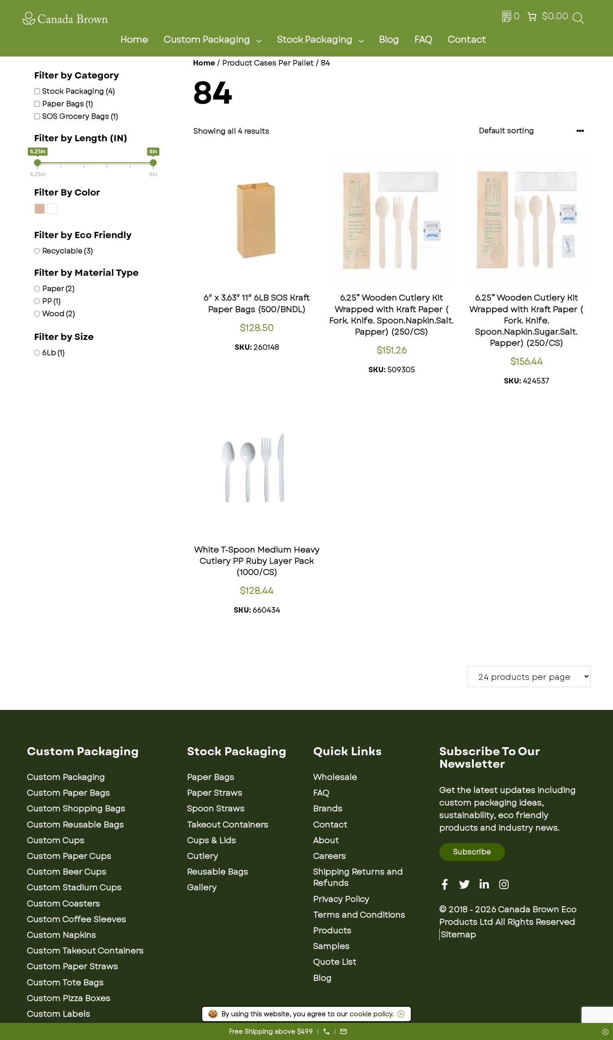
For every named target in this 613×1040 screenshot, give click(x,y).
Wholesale (335, 777)
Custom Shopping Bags (76, 808)
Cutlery (202, 856)
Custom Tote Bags (65, 982)
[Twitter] (464, 884)
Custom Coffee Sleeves (76, 919)
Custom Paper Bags (68, 793)
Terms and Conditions (359, 915)
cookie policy (371, 1014)
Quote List (334, 962)
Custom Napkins (61, 935)
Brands (327, 808)
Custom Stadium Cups (74, 887)
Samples (331, 946)
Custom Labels (58, 1014)
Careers (329, 856)
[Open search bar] (578, 20)
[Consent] (605, 1032)
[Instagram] (504, 884)
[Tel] (326, 1031)
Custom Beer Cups (66, 872)
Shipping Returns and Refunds (358, 877)
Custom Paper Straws (72, 966)
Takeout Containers (227, 825)
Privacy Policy (341, 899)
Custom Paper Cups (69, 856)
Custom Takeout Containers (85, 951)
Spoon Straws (216, 808)
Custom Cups (55, 840)
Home (134, 39)
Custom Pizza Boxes (68, 998)
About (326, 840)
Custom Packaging (207, 39)
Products (332, 930)
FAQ (423, 39)
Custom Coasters (63, 903)
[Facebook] (444, 884)
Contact (467, 39)
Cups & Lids (211, 840)
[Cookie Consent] (399, 1014)
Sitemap (458, 934)
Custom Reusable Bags (75, 825)
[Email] (343, 1031)
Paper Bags (210, 777)
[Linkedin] (484, 884)
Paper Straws (214, 793)
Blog (389, 39)
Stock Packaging (314, 39)
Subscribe (472, 852)
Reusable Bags (217, 872)
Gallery (202, 887)
